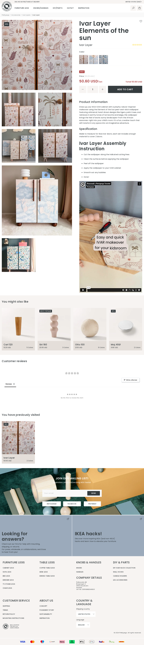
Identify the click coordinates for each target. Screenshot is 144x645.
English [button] (81, 625)
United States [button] (84, 614)
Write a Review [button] (131, 380)
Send (93, 493)
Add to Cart (125, 89)
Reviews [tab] (9, 384)
